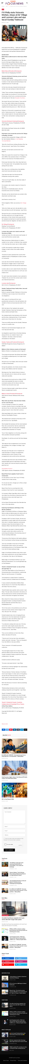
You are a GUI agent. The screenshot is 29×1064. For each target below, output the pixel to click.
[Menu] (2, 2)
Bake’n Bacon (5, 71)
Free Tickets (20, 704)
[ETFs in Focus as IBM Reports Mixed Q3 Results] (5, 985)
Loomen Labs (5, 283)
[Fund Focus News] (14, 3)
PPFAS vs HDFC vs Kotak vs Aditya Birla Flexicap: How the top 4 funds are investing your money (18, 930)
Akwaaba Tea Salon (20, 98)
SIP (3, 9)
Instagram (19, 71)
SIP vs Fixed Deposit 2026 (8, 799)
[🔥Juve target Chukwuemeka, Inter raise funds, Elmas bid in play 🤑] (5, 1034)
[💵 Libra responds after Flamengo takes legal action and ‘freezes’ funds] (5, 1041)
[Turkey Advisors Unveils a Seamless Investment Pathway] (5, 978)
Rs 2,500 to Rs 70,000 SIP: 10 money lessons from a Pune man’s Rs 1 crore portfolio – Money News (18, 890)
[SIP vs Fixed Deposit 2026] (14, 790)
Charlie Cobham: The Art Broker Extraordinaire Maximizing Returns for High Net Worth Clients (18, 874)
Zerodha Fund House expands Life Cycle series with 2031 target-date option (17, 1005)
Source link (5, 724)
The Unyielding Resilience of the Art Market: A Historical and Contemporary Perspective (18, 882)
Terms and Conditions (22, 1060)
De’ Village (23, 203)
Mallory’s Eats (6, 393)
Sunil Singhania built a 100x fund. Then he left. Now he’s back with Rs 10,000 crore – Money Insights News (18, 938)
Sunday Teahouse (7, 342)
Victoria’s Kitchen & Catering (9, 121)
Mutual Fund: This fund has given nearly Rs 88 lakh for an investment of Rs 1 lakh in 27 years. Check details (18, 992)
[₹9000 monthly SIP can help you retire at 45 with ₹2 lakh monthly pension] (5, 1048)
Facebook (12, 71)
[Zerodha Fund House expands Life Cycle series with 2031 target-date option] (14, 908)
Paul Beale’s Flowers (7, 468)
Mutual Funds (5, 915)
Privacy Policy (13, 1060)
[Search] (27, 2)
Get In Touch (6, 1060)
